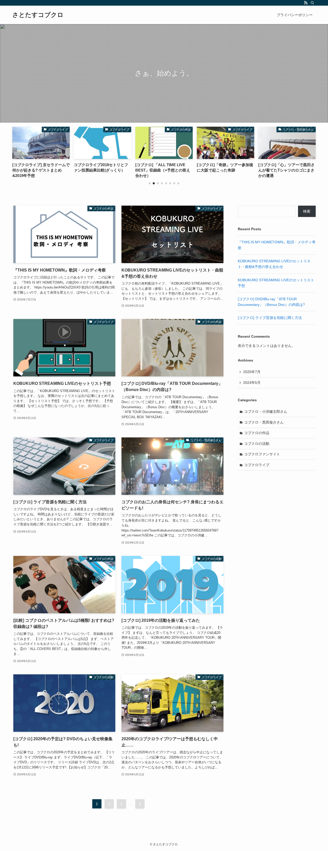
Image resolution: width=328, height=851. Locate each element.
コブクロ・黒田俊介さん (264, 422)
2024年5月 (252, 383)
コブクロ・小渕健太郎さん (265, 411)
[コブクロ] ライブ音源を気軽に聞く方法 (270, 318)
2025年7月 (252, 372)
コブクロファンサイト (262, 454)
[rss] (305, 3)
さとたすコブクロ (38, 15)
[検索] (312, 3)
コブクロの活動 (256, 444)
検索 (306, 211)
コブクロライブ (256, 465)
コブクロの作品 (256, 433)
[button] (150, 183)
